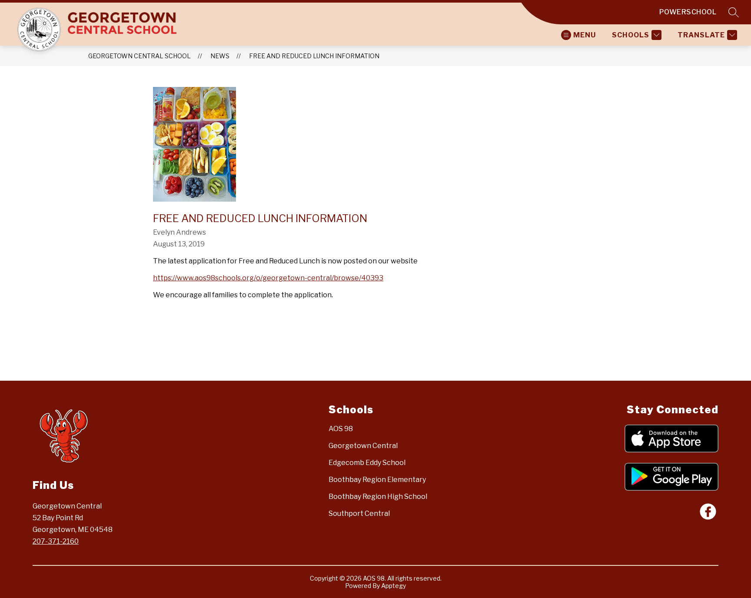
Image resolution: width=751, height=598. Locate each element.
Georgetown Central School (139, 56)
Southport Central (359, 513)
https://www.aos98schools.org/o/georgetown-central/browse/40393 (268, 278)
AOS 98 (341, 429)
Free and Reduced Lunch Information (314, 56)
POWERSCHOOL (688, 12)
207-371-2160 (56, 541)
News (219, 56)
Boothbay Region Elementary (377, 479)
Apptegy (393, 585)
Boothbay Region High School (378, 496)
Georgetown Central (363, 446)
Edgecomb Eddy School (367, 462)
